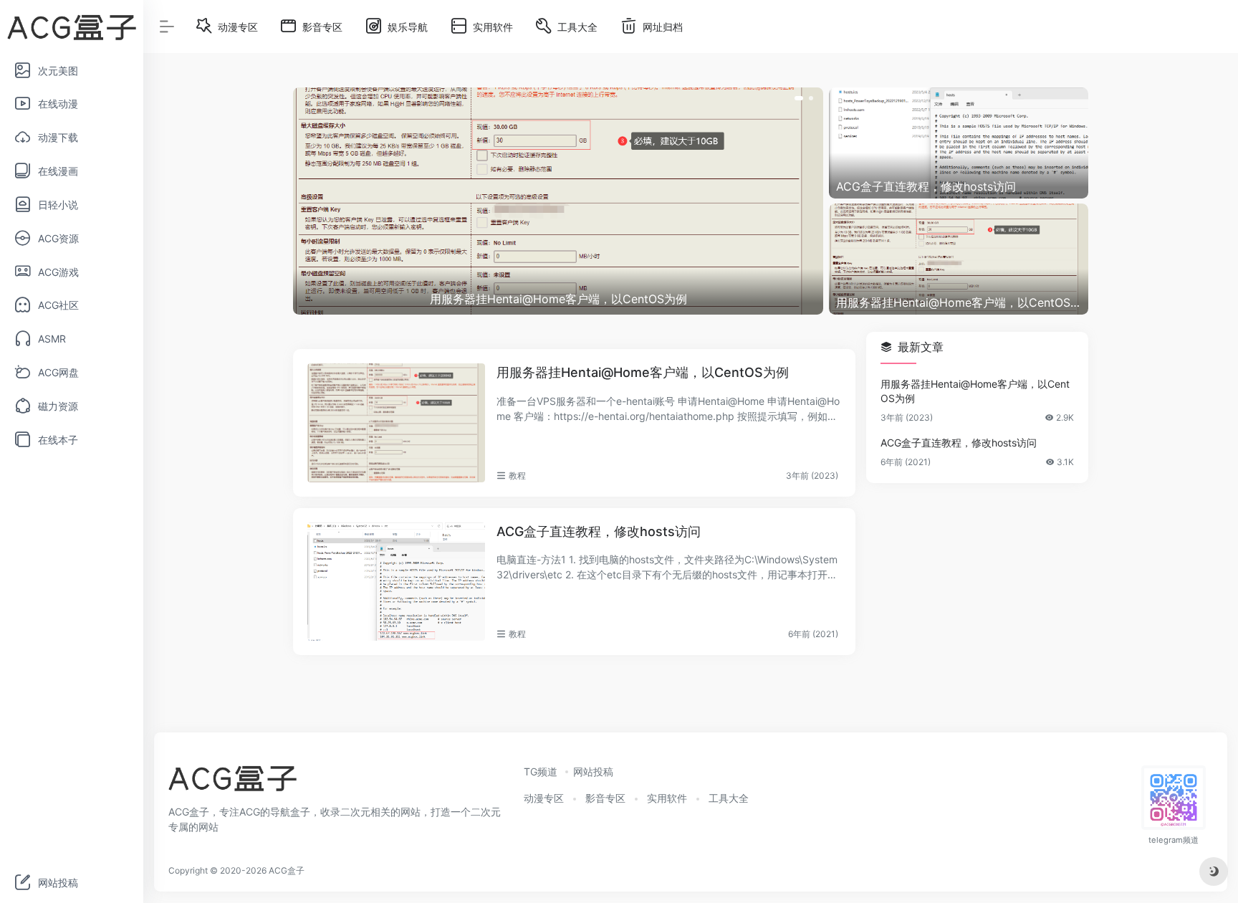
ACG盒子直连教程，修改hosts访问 (598, 531)
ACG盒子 (286, 870)
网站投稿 (593, 771)
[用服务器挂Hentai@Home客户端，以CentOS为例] (396, 422)
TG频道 (540, 771)
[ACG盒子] (232, 783)
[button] (799, 98)
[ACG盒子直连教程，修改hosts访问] (396, 581)
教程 (517, 475)
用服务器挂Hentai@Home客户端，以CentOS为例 (642, 372)
